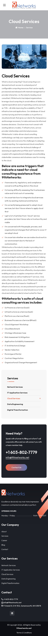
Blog (3, 545)
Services (4, 536)
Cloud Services (13, 398)
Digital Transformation (17, 410)
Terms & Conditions (24, 632)
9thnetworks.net (24, 628)
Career (4, 540)
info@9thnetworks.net (17, 457)
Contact (4, 549)
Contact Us (16, 467)
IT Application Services (17, 393)
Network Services (15, 387)
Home (20, 27)
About (4, 531)
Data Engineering (15, 404)
